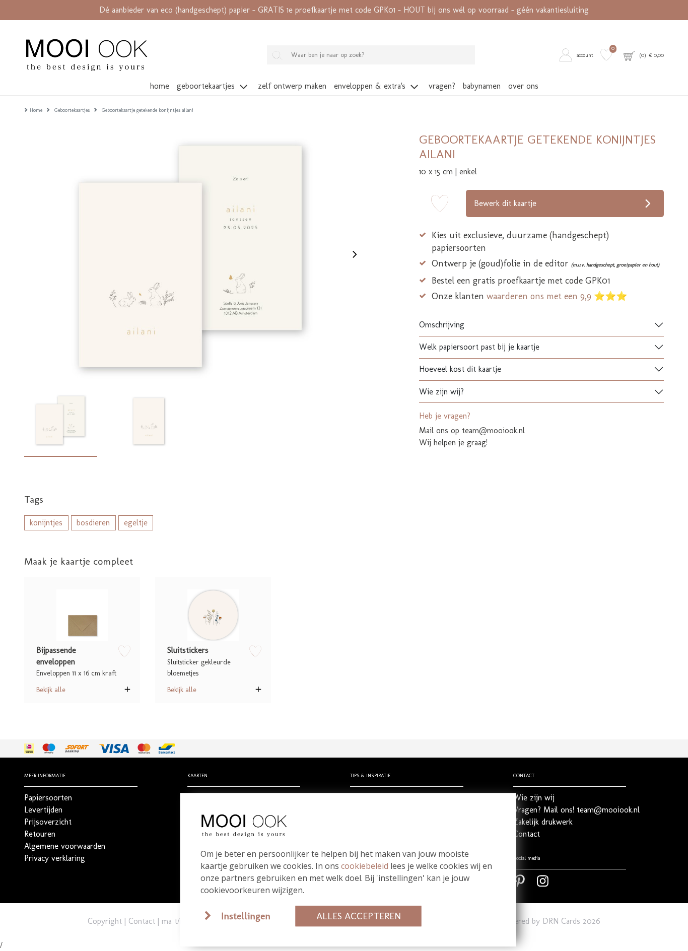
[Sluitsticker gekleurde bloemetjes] (213, 615)
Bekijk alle (50, 689)
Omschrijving (441, 324)
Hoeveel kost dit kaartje (460, 369)
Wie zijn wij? (441, 391)
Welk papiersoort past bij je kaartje (479, 347)
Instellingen (245, 916)
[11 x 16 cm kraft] (82, 615)
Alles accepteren (358, 916)
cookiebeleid (364, 865)
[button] (578, 55)
